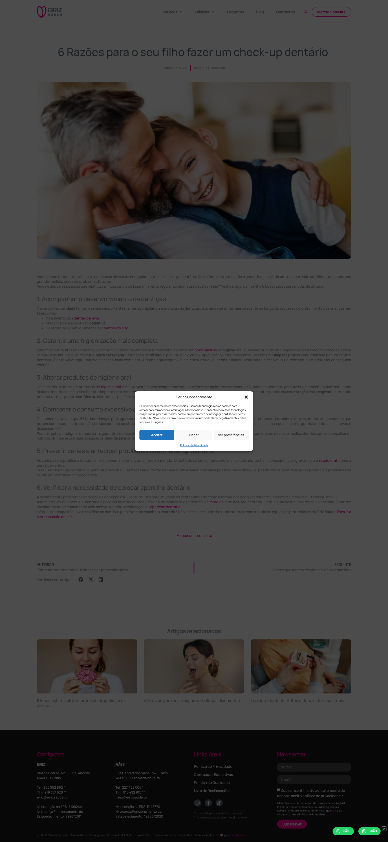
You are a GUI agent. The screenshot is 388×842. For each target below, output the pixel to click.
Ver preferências (231, 434)
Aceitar (157, 434)
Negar (194, 434)
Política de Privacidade (194, 445)
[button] (246, 397)
